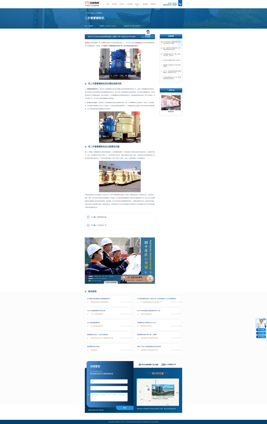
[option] (120, 256)
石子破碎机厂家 (101, 225)
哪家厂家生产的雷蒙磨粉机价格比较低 (149, 346)
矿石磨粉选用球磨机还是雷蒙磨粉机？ (99, 299)
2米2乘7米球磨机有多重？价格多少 (172, 60)
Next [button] (151, 272)
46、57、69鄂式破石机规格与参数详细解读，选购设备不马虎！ (172, 71)
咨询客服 (147, 36)
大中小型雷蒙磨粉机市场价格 (96, 311)
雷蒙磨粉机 (139, 42)
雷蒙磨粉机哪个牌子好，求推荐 (147, 334)
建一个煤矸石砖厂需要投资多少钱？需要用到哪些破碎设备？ (172, 48)
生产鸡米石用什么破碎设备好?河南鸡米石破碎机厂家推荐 (172, 42)
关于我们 (114, 4)
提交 (124, 408)
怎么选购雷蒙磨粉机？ (94, 322)
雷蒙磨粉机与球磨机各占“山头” (146, 322)
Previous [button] (145, 272)
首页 (108, 4)
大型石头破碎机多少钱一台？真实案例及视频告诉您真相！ (172, 78)
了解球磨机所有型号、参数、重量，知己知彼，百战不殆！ (172, 54)
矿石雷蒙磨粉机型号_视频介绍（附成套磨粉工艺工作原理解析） (157, 299)
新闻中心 (137, 4)
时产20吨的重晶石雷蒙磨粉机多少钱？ (149, 311)
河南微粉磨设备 (101, 217)
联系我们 (153, 4)
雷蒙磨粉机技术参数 (93, 346)
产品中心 (122, 4)
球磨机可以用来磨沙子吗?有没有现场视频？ (172, 65)
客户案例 (129, 4)
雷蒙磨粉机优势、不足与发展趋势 (97, 334)
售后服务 (145, 4)
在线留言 (261, 336)
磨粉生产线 (106, 42)
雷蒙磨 (87, 42)
